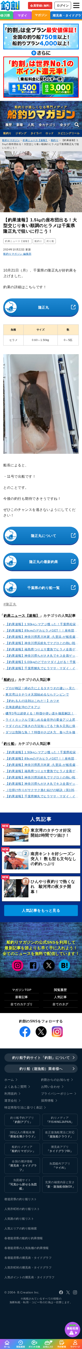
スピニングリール (69, 133)
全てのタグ (60, 1004)
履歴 (8, 125)
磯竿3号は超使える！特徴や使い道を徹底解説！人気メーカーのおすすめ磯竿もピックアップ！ (42, 713)
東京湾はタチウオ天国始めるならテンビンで (37, 694)
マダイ (22, 15)
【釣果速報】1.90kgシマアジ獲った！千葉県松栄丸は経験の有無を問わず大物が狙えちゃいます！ (42, 624)
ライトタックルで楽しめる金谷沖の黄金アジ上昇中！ (42, 719)
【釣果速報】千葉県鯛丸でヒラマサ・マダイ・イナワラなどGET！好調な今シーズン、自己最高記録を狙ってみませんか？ (42, 668)
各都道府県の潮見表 (17, 1257)
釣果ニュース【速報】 (22, 615)
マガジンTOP (21, 990)
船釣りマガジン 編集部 (17, 253)
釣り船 (9, 743)
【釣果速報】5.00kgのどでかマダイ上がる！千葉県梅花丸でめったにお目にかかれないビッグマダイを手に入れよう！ (42, 661)
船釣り (7, 133)
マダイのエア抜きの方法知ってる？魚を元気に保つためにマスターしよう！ (42, 725)
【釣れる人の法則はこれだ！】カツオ (32, 700)
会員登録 (41, 5)
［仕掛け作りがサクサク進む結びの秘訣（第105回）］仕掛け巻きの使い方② (42, 789)
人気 (31, 125)
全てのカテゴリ (21, 1004)
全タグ (65, 125)
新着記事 (21, 997)
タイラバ (36, 133)
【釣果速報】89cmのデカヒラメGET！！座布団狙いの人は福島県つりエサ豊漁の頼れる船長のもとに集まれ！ (42, 630)
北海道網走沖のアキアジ (22, 707)
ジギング (21, 133)
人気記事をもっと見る (41, 910)
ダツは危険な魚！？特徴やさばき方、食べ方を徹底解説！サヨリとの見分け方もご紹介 (42, 732)
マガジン (41, 15)
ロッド (49, 133)
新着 (19, 125)
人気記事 (60, 997)
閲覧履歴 (60, 990)
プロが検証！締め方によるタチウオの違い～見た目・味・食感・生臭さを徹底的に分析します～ (42, 688)
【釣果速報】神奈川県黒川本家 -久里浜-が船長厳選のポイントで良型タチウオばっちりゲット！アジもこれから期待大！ (42, 636)
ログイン (63, 5)
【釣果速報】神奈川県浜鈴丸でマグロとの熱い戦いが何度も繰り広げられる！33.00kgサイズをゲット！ (42, 643)
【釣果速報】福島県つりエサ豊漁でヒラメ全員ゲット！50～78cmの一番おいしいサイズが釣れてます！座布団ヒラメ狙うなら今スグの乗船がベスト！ (42, 649)
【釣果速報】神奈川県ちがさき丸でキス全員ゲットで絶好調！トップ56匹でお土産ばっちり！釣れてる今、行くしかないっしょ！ (42, 655)
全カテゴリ (47, 125)
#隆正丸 (9, 604)
